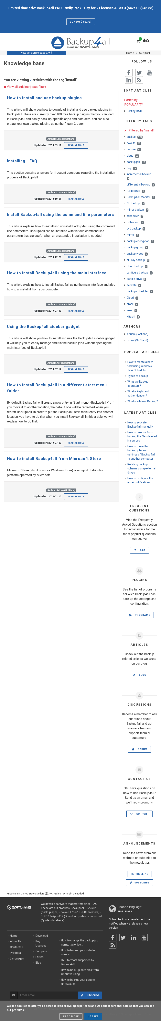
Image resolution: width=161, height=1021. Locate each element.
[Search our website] (148, 42)
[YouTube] (144, 937)
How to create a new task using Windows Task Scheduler (140, 366)
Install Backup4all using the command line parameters (60, 214)
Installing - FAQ (22, 161)
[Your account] (144, 39)
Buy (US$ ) (80, 21)
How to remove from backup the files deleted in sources (142, 436)
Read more (71, 1016)
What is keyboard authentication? (138, 393)
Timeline (141, 874)
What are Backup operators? (137, 383)
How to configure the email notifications (140, 480)
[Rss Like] (139, 80)
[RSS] (112, 945)
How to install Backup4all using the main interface (56, 273)
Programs (141, 615)
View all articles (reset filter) (26, 87)
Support (141, 814)
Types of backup (137, 375)
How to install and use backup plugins (44, 97)
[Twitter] (123, 937)
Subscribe (141, 882)
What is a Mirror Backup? (142, 401)
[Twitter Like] (139, 72)
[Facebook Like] (129, 72)
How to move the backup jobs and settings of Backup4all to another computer (141, 452)
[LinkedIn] (133, 937)
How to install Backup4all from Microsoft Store (54, 458)
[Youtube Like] (149, 72)
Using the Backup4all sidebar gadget (43, 326)
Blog (141, 675)
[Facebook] (112, 937)
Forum (141, 749)
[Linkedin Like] (129, 80)
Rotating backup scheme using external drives (141, 468)
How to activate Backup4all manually (140, 424)
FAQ (141, 550)
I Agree (93, 1016)
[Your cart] (138, 40)
